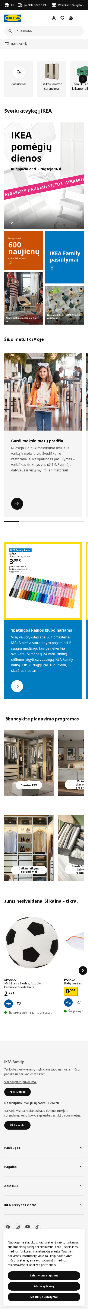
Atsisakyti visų (44, 1286)
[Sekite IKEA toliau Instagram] (17, 1226)
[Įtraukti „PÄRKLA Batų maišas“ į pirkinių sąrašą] (78, 1002)
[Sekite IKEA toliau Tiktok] (37, 1226)
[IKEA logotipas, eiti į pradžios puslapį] (12, 18)
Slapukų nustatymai (44, 1297)
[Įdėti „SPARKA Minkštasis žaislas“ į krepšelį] (8, 1003)
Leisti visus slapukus (44, 1275)
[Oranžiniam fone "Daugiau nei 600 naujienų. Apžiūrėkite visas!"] (23, 250)
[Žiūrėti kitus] (83, 970)
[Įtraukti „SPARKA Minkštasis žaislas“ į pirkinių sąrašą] (19, 1003)
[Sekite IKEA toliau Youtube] (27, 1226)
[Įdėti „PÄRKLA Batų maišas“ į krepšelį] (68, 1002)
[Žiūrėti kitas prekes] (83, 79)
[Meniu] (79, 18)
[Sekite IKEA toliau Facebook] (8, 1226)
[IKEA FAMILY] (64, 257)
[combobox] (42, 31)
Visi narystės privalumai (20, 1082)
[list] (44, 79)
